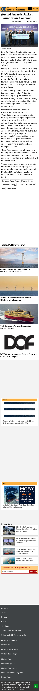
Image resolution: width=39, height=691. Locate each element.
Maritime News (6, 659)
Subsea (20, 185)
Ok (36, 686)
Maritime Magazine (8, 664)
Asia (3, 188)
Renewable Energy (9, 185)
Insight (5, 399)
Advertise (4, 608)
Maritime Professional (9, 668)
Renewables (11, 188)
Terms (3, 612)
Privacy (4, 617)
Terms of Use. (20, 689)
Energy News (6, 677)
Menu (35, 8)
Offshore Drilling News (9, 649)
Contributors (5, 626)
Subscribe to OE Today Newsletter (14, 635)
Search (10, 10)
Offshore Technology (9, 654)
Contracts (5, 181)
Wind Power (14, 181)
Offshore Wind (30, 185)
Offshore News (6, 645)
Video (4, 483)
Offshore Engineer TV (9, 640)
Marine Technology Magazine (12, 673)
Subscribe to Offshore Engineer (12, 630)
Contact (4, 621)
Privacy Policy (6, 689)
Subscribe (20, 10)
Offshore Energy (27, 181)
